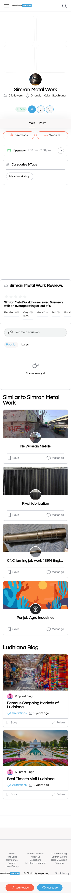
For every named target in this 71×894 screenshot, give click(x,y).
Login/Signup (12, 866)
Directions (21, 135)
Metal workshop (19, 176)
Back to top (62, 873)
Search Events (59, 857)
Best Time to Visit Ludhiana (31, 779)
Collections (35, 860)
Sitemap (59, 863)
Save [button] (15, 458)
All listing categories (35, 863)
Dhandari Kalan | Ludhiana (48, 95)
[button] (32, 109)
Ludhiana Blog (59, 853)
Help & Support (59, 860)
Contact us (12, 860)
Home (12, 853)
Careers (12, 863)
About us (35, 857)
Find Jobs (12, 857)
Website (54, 135)
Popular (11, 344)
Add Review (22, 887)
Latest (25, 344)
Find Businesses (35, 853)
